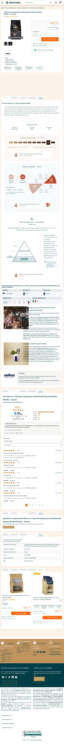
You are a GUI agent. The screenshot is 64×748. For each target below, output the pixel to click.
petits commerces (45, 690)
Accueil (2, 7)
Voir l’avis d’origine (8, 460)
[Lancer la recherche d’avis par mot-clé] (61, 445)
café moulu (58, 697)
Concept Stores (48, 691)
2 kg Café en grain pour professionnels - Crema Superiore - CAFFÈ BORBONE (46, 598)
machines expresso (45, 694)
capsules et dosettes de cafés (39, 699)
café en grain (50, 697)
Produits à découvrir (41, 99)
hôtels (34, 690)
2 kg (41, 34)
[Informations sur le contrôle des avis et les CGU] (26, 416)
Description (5, 97)
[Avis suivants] (42, 505)
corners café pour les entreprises (40, 705)
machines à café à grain (26, 708)
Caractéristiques (32, 391)
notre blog (22, 673)
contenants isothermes (58, 696)
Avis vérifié (59, 450)
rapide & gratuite (25, 644)
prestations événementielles (7, 705)
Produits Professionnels (11, 7)
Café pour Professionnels (22, 7)
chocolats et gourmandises (54, 704)
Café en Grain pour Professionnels (36, 7)
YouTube (17, 673)
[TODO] (20, 430)
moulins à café (15, 710)
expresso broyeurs (37, 696)
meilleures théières (47, 696)
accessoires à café (54, 694)
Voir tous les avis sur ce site (18, 418)
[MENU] (2, 2)
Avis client (14, 513)
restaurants (38, 690)
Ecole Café (3, 704)
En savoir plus (39, 678)
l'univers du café (7, 647)
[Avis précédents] (23, 505)
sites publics (58, 690)
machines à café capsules (6, 710)
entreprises (60, 688)
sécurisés (39, 646)
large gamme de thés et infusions (56, 702)
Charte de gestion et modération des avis (12, 402)
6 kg (46, 34)
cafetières (61, 694)
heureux (55, 645)
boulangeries (53, 690)
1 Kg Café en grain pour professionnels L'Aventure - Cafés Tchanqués (16, 596)
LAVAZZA (30, 348)
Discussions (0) (23, 391)
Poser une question (8, 527)
